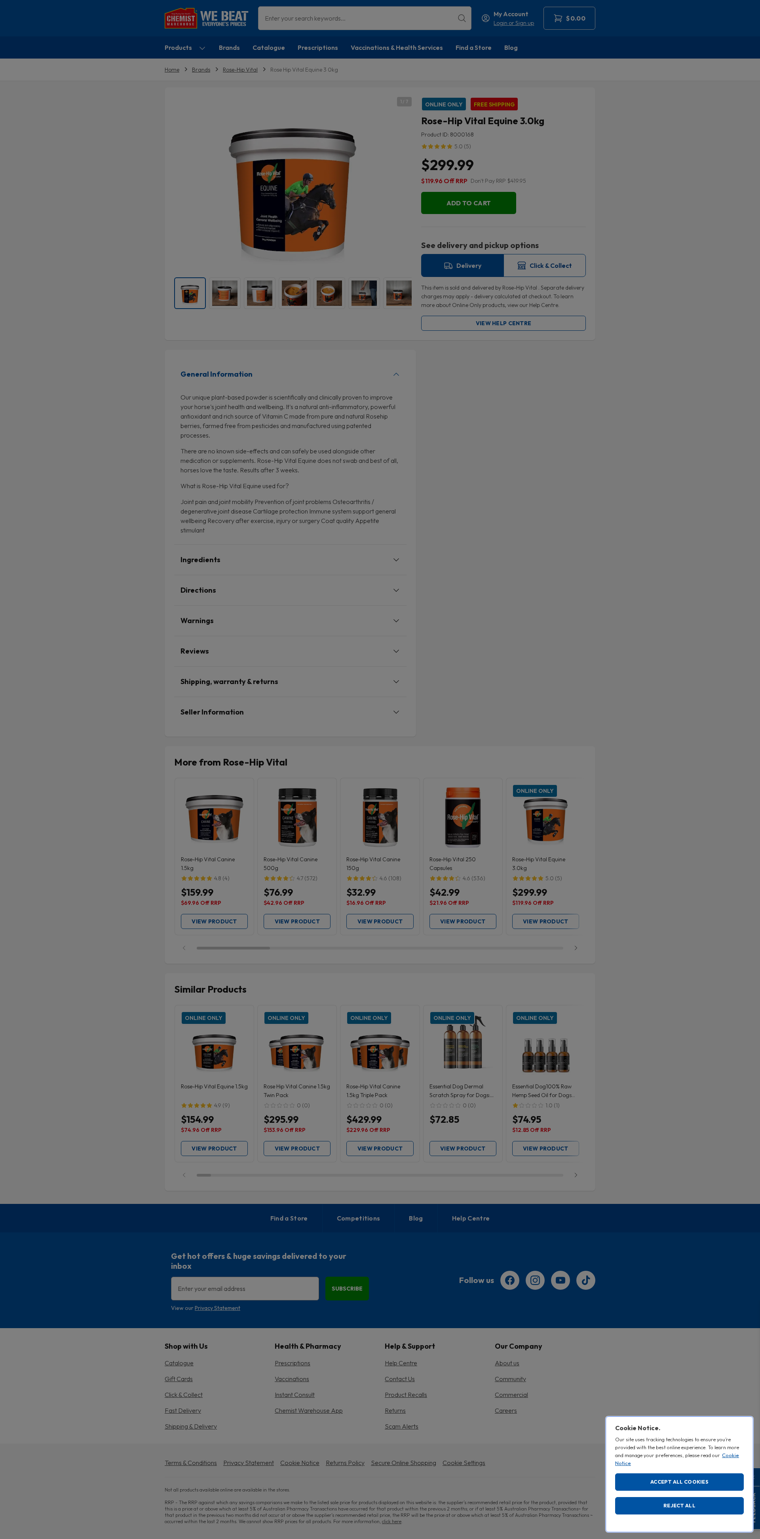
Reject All (679, 1505)
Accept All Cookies (679, 1481)
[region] (679, 1474)
